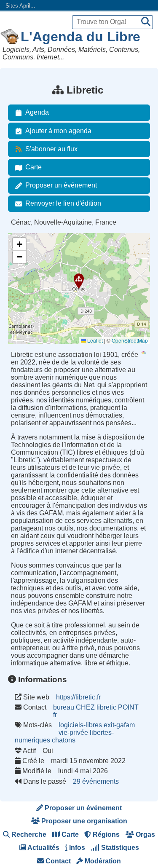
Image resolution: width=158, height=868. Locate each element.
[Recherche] (145, 22)
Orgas (144, 834)
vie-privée (73, 732)
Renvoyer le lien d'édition (63, 203)
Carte (33, 167)
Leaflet (94, 340)
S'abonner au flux (51, 149)
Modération (102, 861)
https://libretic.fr (78, 697)
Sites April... (20, 6)
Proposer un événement (61, 185)
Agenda (37, 112)
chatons (63, 740)
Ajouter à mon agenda (58, 130)
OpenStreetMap (130, 340)
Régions (105, 834)
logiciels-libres (80, 725)
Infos (76, 847)
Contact (57, 861)
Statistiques (119, 847)
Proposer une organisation (83, 821)
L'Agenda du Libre (80, 36)
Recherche (28, 834)
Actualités (42, 847)
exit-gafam (119, 725)
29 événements (96, 781)
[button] (78, 281)
